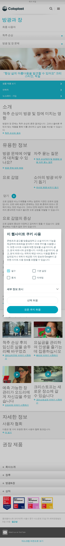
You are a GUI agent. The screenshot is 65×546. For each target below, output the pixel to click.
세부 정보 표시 (15, 289)
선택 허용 (32, 300)
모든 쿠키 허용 (32, 309)
